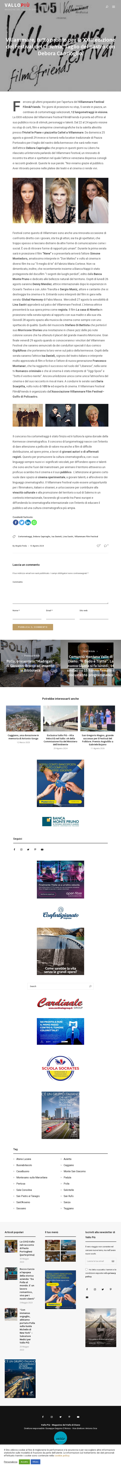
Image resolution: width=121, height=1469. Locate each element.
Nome (16, 610)
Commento (18, 582)
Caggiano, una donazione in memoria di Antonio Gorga (23, 737)
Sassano (21, 1208)
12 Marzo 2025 (23, 742)
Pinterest (35, 849)
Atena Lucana (23, 1159)
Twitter (28, 849)
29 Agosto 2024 (60, 748)
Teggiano (69, 1208)
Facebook (14, 849)
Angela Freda (21, 546)
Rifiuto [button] (35, 1462)
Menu (113, 6)
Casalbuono (22, 1171)
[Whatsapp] (34, 522)
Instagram (21, 849)
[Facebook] (15, 522)
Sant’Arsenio (23, 1202)
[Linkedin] (28, 522)
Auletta (67, 1159)
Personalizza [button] (10, 1461)
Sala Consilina (24, 1189)
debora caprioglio (41, 536)
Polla (66, 1183)
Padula (67, 1177)
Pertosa (20, 1183)
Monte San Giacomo (75, 1171)
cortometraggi (25, 536)
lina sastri (68, 536)
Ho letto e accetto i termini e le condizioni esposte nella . (100, 1273)
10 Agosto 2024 (37, 546)
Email (49, 610)
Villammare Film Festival (86, 536)
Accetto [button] (24, 1462)
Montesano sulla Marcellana (31, 1177)
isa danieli (57, 536)
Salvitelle (69, 1189)
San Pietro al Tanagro (28, 1196)
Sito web (84, 610)
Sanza (67, 1202)
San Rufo (69, 1196)
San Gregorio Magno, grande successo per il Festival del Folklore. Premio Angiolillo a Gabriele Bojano (98, 740)
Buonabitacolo (24, 1165)
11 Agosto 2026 (98, 748)
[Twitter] (22, 522)
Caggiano (69, 1165)
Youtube (42, 849)
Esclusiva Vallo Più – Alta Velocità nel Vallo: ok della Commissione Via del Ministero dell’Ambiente (60, 740)
